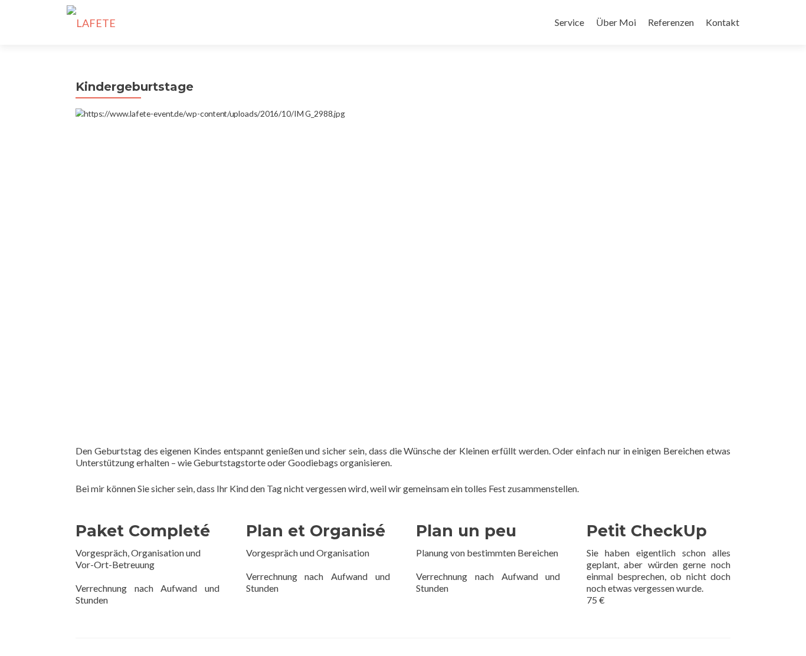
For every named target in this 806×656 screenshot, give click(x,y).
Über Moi (616, 22)
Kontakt (722, 22)
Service (569, 22)
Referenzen (671, 22)
